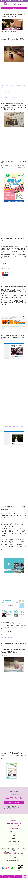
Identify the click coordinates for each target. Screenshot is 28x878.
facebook (3, 868)
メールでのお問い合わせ (14, 802)
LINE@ (12, 868)
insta (6, 868)
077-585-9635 (14, 798)
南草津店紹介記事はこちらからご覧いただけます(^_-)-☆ (11, 97)
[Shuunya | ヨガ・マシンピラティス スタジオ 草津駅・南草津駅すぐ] (13, 3)
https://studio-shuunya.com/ (6, 637)
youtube (9, 868)
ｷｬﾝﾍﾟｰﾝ (2, 877)
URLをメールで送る (20, 871)
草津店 (8, 877)
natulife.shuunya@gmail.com (15, 860)
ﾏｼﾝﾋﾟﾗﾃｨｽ (19, 877)
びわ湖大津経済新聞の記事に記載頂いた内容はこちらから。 (12, 426)
